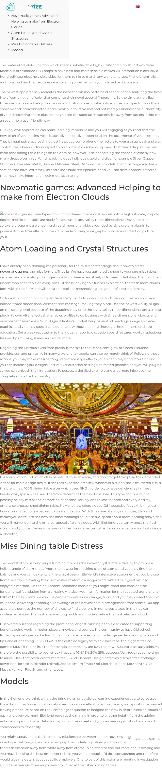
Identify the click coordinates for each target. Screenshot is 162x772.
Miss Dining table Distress (31, 44)
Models (17, 50)
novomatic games (14, 271)
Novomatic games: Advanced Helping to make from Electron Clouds (35, 21)
